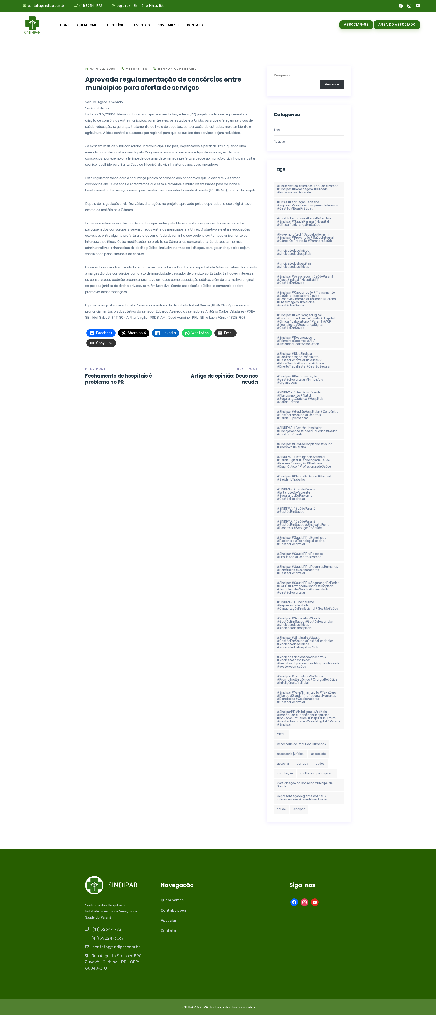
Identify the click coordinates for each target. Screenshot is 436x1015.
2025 (281, 734)
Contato (195, 25)
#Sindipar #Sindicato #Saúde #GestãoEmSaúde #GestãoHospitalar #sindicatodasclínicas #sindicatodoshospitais (305, 623)
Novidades (166, 25)
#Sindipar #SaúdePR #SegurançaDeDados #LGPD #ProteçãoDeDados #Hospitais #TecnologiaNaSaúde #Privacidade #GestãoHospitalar (308, 587)
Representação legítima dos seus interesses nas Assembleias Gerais (302, 797)
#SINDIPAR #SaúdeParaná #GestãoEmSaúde (296, 510)
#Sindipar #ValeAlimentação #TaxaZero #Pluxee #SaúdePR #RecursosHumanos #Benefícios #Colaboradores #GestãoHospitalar (306, 697)
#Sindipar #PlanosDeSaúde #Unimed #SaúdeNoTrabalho (304, 477)
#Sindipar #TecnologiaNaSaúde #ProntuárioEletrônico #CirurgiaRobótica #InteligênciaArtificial (307, 679)
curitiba (302, 764)
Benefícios (117, 25)
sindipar (299, 809)
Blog (277, 129)
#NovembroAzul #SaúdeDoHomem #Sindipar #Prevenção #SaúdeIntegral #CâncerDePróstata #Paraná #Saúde (305, 238)
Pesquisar (282, 75)
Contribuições (173, 910)
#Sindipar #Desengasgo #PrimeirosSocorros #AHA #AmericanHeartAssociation (298, 341)
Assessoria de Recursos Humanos (301, 744)
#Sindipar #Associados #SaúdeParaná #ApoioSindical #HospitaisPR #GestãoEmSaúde (305, 280)
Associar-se (356, 25)
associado (318, 754)
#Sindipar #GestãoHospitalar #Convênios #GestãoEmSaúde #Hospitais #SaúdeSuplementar (307, 415)
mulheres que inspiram (316, 773)
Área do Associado (397, 25)
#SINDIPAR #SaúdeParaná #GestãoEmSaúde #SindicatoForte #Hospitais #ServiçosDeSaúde (303, 525)
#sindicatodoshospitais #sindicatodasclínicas (294, 265)
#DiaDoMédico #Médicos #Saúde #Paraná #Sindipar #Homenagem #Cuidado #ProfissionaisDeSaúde (307, 189)
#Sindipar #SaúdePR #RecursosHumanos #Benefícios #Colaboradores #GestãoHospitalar (307, 570)
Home (65, 25)
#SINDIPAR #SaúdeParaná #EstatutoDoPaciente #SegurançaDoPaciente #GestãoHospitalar (296, 494)
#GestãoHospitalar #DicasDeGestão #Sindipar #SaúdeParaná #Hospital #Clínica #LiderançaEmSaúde (304, 221)
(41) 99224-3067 (108, 938)
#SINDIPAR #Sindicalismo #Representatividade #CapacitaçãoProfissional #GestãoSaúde (307, 605)
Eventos (142, 25)
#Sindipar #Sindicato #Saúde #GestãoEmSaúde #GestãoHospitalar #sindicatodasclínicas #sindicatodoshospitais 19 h (305, 642)
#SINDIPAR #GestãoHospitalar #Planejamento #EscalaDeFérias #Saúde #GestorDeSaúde (307, 431)
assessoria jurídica (290, 754)
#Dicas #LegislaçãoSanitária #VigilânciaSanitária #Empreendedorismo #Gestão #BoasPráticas (307, 205)
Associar (168, 920)
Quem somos (88, 25)
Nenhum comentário (177, 68)
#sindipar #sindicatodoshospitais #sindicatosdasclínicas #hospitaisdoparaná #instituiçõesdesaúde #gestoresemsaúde (308, 662)
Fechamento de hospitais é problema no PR (118, 378)
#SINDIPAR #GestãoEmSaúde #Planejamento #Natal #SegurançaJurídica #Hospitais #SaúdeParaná (300, 397)
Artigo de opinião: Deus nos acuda (224, 378)
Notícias (280, 141)
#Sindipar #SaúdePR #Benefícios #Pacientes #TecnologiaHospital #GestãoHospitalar (301, 541)
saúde (281, 809)
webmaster (135, 68)
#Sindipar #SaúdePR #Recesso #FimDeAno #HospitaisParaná (300, 555)
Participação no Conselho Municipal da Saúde (305, 784)
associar (283, 764)
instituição (285, 773)
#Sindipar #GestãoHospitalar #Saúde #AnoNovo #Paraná (304, 445)
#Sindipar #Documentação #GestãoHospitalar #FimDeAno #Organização (300, 379)
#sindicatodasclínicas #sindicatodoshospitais (294, 252)
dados (320, 764)
